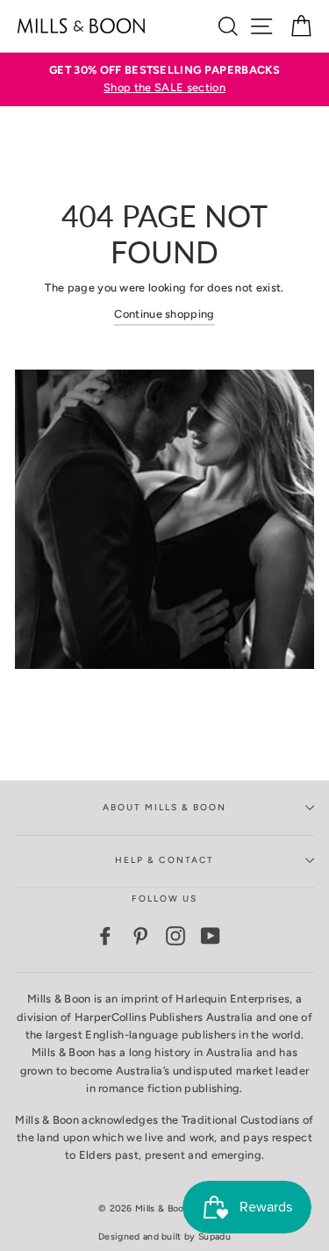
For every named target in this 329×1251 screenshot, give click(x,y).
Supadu (214, 1236)
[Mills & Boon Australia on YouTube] (210, 935)
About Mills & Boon (165, 807)
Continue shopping (164, 313)
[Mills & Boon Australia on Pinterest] (140, 935)
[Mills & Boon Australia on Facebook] (105, 935)
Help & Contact (164, 860)
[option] (164, 79)
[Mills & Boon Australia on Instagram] (175, 935)
